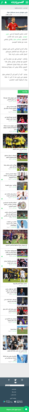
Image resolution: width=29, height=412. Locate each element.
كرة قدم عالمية (18, 8)
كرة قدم (25, 8)
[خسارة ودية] (22, 330)
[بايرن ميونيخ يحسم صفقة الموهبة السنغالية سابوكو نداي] (22, 128)
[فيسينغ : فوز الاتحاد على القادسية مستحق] (22, 301)
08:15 (10, 264)
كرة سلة (14, 392)
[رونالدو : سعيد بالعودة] (22, 186)
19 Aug (20, 285)
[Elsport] (17, 2)
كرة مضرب (13, 394)
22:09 (10, 294)
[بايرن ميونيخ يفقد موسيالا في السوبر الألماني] (22, 99)
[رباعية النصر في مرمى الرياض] (15, 141)
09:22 (10, 303)
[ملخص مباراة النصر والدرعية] (15, 275)
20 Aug (10, 101)
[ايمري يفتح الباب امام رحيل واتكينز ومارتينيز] (22, 311)
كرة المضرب (13, 227)
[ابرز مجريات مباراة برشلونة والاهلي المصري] (15, 237)
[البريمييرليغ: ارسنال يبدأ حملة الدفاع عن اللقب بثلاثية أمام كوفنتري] (22, 253)
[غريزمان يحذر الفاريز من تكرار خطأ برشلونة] (22, 320)
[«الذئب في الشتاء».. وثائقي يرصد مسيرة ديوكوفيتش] (22, 224)
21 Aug (10, 168)
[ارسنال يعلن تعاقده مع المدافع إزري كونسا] (22, 195)
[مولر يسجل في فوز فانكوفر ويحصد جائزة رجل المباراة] (22, 109)
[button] (2, 2)
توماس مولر (17, 39)
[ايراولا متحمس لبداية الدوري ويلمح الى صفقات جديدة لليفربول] (22, 176)
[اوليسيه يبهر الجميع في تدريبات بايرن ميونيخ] (22, 119)
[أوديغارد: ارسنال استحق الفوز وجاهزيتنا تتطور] (22, 157)
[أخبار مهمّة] (2, 179)
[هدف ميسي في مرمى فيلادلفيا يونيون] (15, 342)
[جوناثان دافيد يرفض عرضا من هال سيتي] (22, 167)
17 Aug (10, 112)
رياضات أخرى (13, 398)
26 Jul (10, 131)
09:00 (21, 151)
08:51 (10, 187)
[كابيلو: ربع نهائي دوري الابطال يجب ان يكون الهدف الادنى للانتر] (22, 291)
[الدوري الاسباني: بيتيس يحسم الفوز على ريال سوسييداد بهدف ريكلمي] (22, 215)
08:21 (10, 159)
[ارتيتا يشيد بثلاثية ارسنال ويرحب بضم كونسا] (22, 263)
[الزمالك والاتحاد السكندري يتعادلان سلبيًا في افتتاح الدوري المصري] (22, 205)
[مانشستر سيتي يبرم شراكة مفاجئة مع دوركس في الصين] (22, 359)
